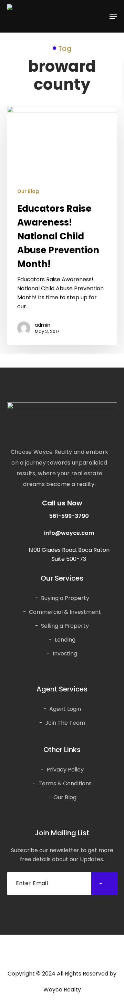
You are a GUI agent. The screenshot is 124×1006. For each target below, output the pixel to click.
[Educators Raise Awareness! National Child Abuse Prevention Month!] (62, 225)
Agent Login (65, 709)
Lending (65, 640)
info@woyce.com (69, 533)
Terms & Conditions (65, 783)
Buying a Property (65, 598)
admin (42, 324)
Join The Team (65, 723)
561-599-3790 (69, 516)
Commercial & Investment (65, 612)
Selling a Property (65, 626)
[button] (113, 16)
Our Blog (28, 191)
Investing (65, 654)
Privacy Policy (65, 770)
